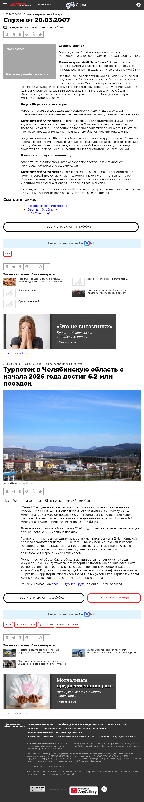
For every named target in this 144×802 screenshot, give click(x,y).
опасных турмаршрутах (69, 584)
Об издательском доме (40, 724)
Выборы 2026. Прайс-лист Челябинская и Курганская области (60, 737)
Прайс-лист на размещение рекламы (85, 728)
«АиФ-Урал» (28, 483)
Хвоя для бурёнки (41, 209)
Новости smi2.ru (15, 353)
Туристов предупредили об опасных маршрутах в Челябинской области (38, 651)
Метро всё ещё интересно (47, 206)
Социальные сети (51, 728)
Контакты (32, 728)
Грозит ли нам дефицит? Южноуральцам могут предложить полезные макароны (40, 280)
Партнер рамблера (57, 789)
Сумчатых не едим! (28, 301)
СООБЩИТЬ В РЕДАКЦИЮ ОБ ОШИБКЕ (118, 737)
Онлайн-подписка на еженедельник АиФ (80, 724)
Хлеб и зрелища (27, 290)
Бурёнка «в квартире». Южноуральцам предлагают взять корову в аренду (108, 291)
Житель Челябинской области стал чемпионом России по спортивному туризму (112, 651)
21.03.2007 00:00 (12, 14)
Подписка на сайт (117, 724)
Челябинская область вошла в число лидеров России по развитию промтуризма (42, 662)
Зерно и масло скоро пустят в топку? (107, 279)
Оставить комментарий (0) (114, 598)
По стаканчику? (39, 213)
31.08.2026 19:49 (11, 364)
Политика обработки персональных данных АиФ (54, 732)
